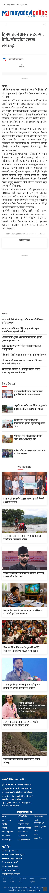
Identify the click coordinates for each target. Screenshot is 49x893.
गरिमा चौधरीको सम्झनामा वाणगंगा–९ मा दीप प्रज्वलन (24, 354)
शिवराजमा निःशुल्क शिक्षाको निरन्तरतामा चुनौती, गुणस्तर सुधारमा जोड (22, 339)
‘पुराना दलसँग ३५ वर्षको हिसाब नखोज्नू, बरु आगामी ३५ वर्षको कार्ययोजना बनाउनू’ (21, 686)
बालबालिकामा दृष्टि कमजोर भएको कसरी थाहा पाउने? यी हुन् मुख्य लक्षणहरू (22, 612)
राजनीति (4, 824)
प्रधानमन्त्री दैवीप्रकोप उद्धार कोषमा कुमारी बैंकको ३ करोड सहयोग (23, 321)
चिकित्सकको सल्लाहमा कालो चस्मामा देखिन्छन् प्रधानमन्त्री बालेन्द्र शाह (22, 362)
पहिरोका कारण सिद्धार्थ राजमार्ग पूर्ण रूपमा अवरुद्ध (21, 760)
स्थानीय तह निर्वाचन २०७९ (39, 822)
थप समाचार (24, 467)
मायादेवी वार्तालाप (24, 839)
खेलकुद (20, 820)
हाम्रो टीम (4, 880)
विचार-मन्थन (38, 816)
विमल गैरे (11, 874)
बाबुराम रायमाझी (12, 858)
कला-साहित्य (6, 835)
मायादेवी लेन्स (22, 835)
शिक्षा (36, 830)
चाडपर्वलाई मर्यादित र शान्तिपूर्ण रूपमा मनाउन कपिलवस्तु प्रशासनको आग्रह (21, 371)
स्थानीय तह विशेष (40, 826)
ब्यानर (36, 834)
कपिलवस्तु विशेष (7, 831)
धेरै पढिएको (8, 384)
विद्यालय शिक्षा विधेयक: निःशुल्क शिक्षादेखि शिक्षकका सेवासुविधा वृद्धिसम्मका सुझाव (21, 649)
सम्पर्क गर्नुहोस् (32, 880)
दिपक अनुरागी (13, 854)
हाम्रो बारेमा (12, 880)
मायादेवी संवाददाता (16, 59)
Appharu (36, 890)
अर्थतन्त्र (4, 828)
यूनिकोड (43, 878)
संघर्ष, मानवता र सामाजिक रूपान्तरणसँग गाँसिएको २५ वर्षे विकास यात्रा (20, 723)
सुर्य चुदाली (10, 862)
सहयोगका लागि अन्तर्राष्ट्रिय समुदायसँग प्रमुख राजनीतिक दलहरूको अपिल (20, 330)
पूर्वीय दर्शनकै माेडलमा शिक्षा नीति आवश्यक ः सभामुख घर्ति (21, 347)
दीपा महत (10, 866)
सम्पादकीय (38, 838)
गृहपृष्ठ (4, 816)
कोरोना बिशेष (22, 816)
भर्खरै (5, 313)
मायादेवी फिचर (23, 831)
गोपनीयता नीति (22, 880)
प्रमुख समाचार (6, 820)
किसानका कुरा (7, 839)
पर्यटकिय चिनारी (23, 824)
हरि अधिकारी (10, 850)
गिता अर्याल (10, 870)
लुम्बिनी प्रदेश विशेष (24, 828)
